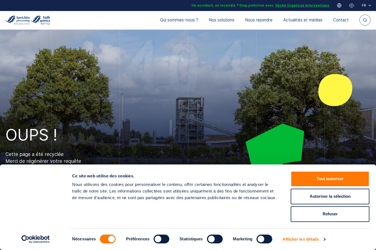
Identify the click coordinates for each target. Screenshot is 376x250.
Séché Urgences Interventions (302, 5)
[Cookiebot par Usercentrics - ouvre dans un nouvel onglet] (36, 239)
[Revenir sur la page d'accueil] (28, 20)
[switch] (161, 239)
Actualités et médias (303, 20)
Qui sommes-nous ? (179, 20)
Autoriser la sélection (330, 196)
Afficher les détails (300, 239)
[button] (351, 5)
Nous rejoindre (259, 20)
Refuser (330, 213)
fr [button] (364, 5)
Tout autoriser (330, 178)
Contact (341, 20)
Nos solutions (222, 20)
